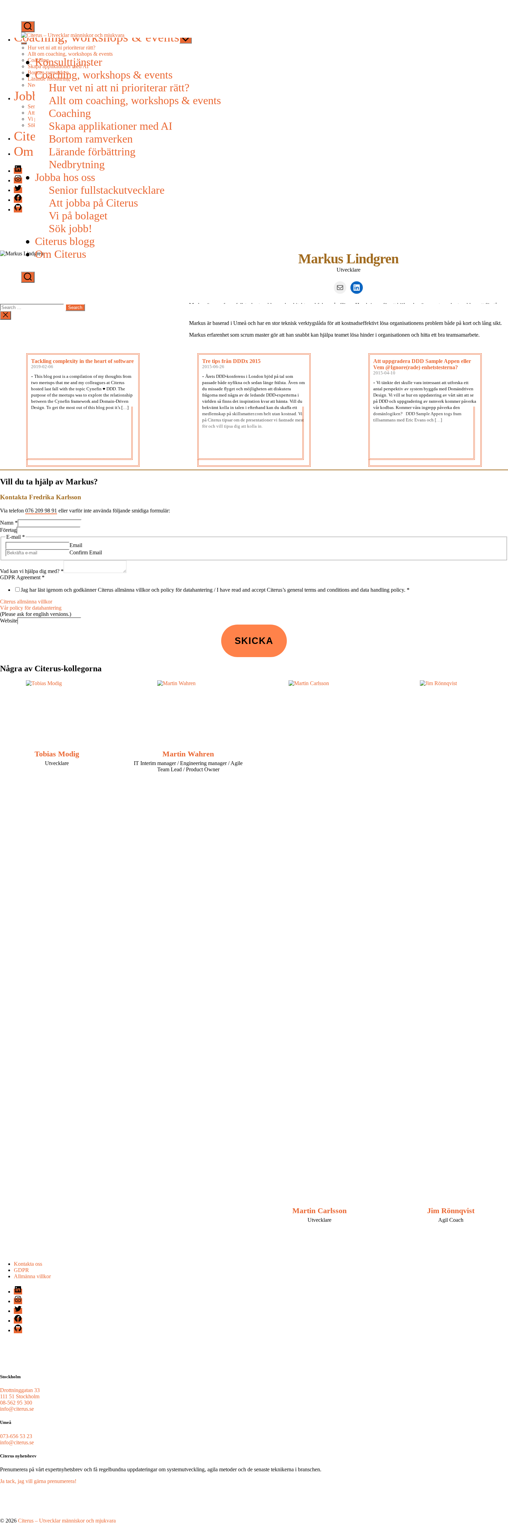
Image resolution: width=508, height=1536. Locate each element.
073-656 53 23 (16, 1436)
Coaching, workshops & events (103, 75)
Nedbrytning (77, 164)
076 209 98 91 (41, 510)
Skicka (254, 640)
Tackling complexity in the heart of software (82, 361)
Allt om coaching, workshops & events (135, 100)
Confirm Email (85, 552)
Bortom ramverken (91, 139)
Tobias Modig (57, 753)
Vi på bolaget (78, 215)
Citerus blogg (65, 241)
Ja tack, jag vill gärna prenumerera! (38, 1481)
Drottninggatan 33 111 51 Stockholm (20, 1393)
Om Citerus (60, 254)
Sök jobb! (70, 228)
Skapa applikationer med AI (110, 126)
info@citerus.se (17, 1409)
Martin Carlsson (319, 1210)
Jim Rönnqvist (450, 1210)
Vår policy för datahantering (31, 608)
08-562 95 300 (16, 1403)
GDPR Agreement (22, 577)
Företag (8, 530)
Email (75, 545)
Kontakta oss (28, 1264)
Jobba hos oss (65, 177)
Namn (9, 523)
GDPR (21, 1270)
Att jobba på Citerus (93, 203)
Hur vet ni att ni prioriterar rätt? (119, 87)
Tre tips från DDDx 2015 (231, 361)
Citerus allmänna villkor (26, 602)
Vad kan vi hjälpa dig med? (32, 571)
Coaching (70, 113)
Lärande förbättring (92, 151)
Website (8, 621)
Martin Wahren (188, 753)
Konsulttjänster (68, 62)
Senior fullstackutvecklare (106, 190)
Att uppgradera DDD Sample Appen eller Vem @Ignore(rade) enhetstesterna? (422, 364)
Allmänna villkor (32, 1276)
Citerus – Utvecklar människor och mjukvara (67, 1521)
